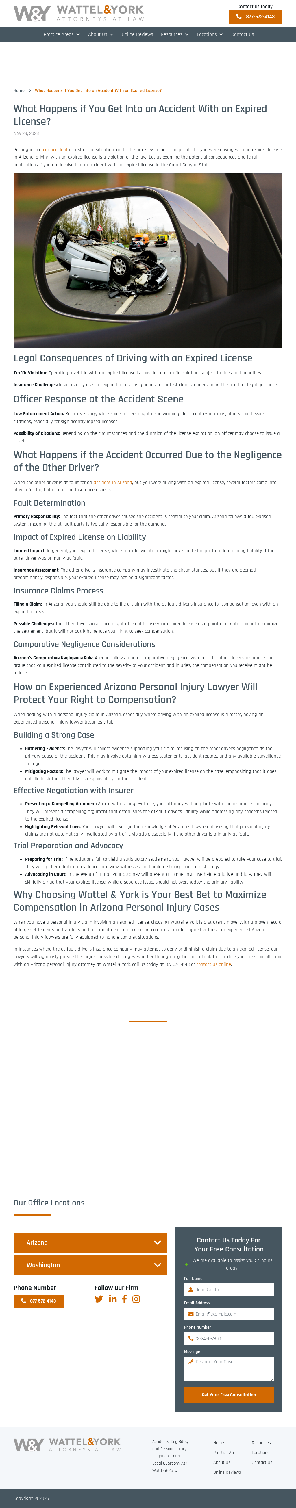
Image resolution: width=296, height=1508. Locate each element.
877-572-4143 (260, 17)
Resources (261, 1443)
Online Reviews (137, 34)
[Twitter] (99, 1299)
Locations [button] (207, 34)
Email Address (197, 1303)
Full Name (193, 1278)
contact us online (213, 964)
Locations (260, 1453)
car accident (55, 149)
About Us (97, 34)
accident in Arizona (113, 482)
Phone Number (197, 1327)
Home (19, 91)
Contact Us (242, 34)
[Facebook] (124, 1299)
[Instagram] (136, 1299)
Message (192, 1351)
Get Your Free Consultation (229, 1395)
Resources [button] (171, 34)
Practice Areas (59, 34)
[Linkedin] (112, 1299)
